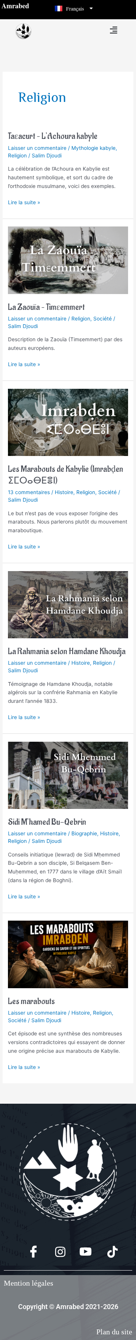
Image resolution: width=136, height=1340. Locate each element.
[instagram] (55, 1253)
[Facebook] (29, 1252)
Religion (17, 155)
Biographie (84, 833)
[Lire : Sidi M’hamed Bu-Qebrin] (68, 775)
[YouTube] (81, 1252)
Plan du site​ (114, 1332)
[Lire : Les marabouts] (68, 954)
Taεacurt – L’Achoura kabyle (52, 136)
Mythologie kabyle (93, 148)
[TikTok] (107, 1253)
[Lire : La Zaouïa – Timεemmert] (68, 260)
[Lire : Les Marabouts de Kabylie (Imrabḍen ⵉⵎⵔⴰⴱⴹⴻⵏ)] (68, 422)
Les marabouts (31, 1001)
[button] (113, 30)
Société (102, 319)
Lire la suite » (24, 201)
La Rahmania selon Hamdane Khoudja (66, 651)
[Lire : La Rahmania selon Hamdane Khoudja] (68, 604)
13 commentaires (29, 492)
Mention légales (28, 1283)
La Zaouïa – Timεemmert (46, 307)
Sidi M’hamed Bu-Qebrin (47, 822)
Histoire (64, 492)
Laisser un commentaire (37, 148)
